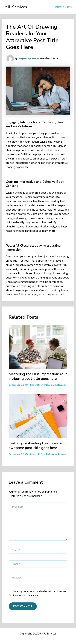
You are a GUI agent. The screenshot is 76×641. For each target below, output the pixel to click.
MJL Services (15, 7)
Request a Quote (62, 7)
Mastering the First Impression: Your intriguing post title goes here (38, 376)
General (34, 385)
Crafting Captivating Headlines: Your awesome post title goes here (38, 445)
